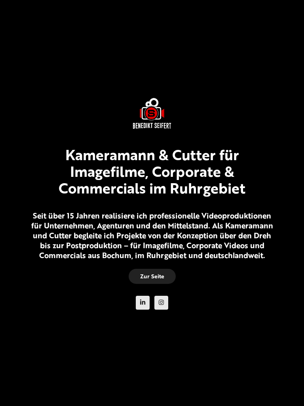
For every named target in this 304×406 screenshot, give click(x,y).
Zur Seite (152, 276)
